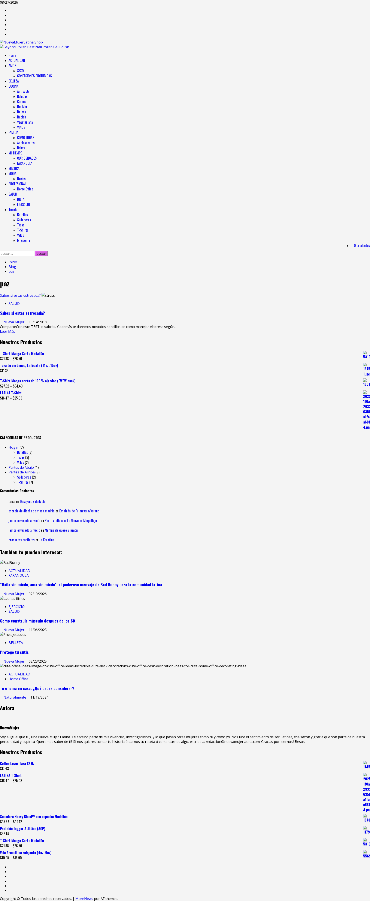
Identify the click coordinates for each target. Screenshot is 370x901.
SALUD (13, 194)
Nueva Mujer (14, 322)
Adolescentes (26, 142)
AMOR (12, 65)
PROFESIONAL (17, 183)
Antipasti (23, 91)
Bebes (21, 147)
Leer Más (7, 331)
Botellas (22, 214)
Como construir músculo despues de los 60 (37, 621)
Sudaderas (24, 219)
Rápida (21, 117)
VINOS (21, 127)
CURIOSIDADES (27, 158)
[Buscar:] (17, 253)
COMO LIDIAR (25, 137)
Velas (20, 235)
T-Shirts (22, 230)
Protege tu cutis (14, 652)
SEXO (20, 70)
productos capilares (22, 539)
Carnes (21, 101)
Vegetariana (25, 122)
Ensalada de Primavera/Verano (79, 510)
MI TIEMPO (15, 153)
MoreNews (84, 898)
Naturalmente (15, 697)
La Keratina (46, 539)
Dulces (21, 111)
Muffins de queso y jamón (61, 530)
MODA (12, 173)
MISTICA (14, 168)
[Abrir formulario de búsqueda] (1, 248)
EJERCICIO (23, 204)
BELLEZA (14, 81)
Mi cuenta (23, 240)
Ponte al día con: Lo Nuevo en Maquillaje (71, 520)
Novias (21, 178)
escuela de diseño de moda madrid (32, 510)
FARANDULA (24, 163)
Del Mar (22, 106)
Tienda (13, 209)
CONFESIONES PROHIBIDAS (34, 75)
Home (12, 55)
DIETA (20, 199)
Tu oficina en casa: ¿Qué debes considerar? (37, 688)
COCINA (13, 86)
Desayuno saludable (32, 501)
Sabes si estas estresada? (20, 295)
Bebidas (22, 96)
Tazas (20, 224)
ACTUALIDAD (17, 60)
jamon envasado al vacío (24, 520)
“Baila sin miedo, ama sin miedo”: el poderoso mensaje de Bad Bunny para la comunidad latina (81, 584)
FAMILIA (13, 132)
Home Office (25, 189)
